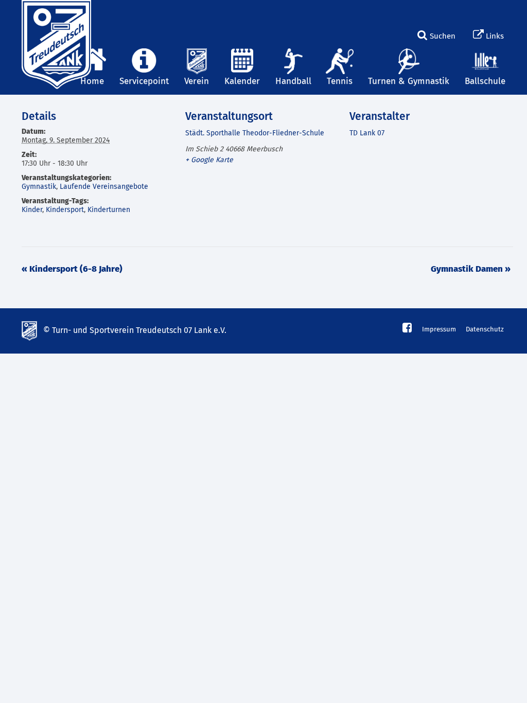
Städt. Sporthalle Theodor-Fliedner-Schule (254, 133)
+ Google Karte (209, 160)
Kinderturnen (108, 210)
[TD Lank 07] (55, 13)
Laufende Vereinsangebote (104, 186)
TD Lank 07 (366, 133)
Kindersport (65, 210)
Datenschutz (485, 329)
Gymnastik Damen (471, 269)
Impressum (439, 329)
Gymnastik (39, 186)
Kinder (32, 210)
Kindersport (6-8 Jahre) (72, 269)
